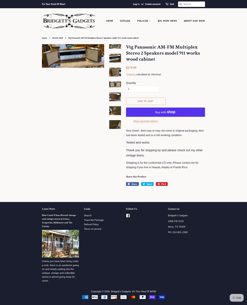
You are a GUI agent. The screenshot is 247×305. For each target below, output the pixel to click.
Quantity (131, 83)
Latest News (48, 209)
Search (88, 215)
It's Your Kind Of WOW (144, 291)
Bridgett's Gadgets (121, 291)
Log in (136, 4)
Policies (143, 20)
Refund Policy (91, 224)
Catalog (125, 20)
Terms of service (92, 229)
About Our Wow (194, 20)
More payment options (146, 121)
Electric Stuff (57, 38)
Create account (152, 4)
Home (109, 20)
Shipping (130, 74)
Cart (172, 4)
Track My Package (94, 220)
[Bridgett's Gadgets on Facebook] (128, 216)
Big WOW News (167, 20)
